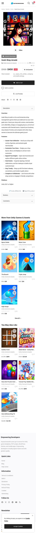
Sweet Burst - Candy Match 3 (27, 349)
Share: (3, 100)
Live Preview (19, 94)
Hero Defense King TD (8, 414)
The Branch (4, 274)
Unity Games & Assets (10, 63)
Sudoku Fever (5, 349)
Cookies (4, 490)
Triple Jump (22, 274)
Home (3, 9)
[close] (32, 515)
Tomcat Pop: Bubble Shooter (27, 382)
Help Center (4, 467)
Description (6, 108)
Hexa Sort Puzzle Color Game (9, 382)
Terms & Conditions (7, 475)
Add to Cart (19, 83)
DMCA (3, 478)
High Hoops (5, 306)
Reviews (5, 195)
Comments (6, 201)
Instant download (10, 56)
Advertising (5, 493)
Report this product (29, 191)
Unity (12, 9)
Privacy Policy (6, 484)
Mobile (7, 9)
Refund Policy (6, 487)
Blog (2, 464)
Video (20, 50)
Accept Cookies (18, 526)
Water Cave (22, 242)
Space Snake (5, 242)
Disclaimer (5, 481)
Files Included (5, 74)
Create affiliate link (15, 191)
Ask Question (29, 69)
